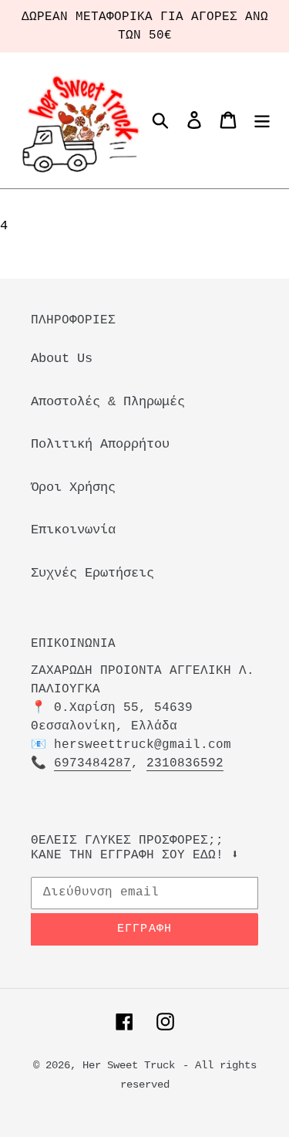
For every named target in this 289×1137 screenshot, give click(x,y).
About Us (61, 358)
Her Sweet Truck (128, 1065)
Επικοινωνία (73, 530)
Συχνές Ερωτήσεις (92, 573)
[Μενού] (262, 120)
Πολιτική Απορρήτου (100, 444)
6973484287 (92, 763)
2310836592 (184, 763)
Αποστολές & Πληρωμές (108, 401)
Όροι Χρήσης (73, 487)
